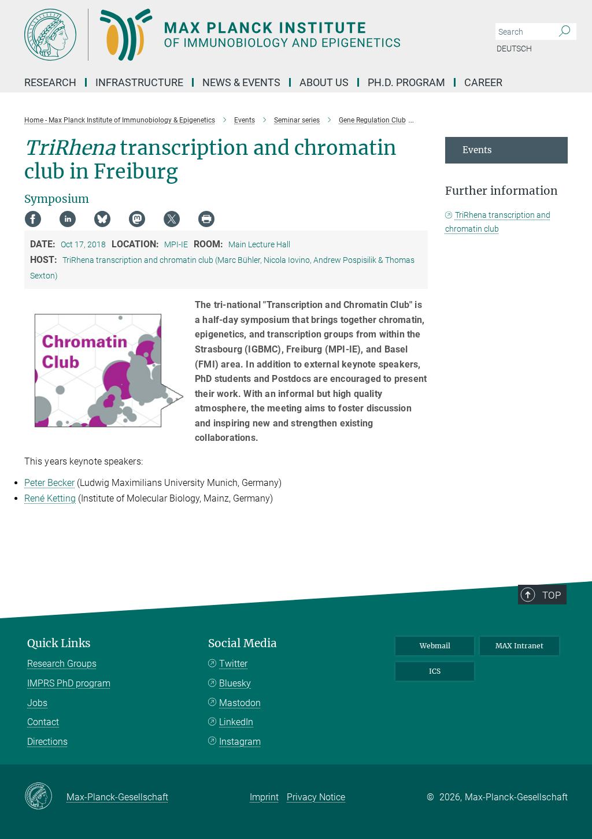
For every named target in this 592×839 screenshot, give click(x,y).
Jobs (37, 702)
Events (477, 149)
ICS (435, 671)
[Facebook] (33, 219)
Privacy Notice (316, 797)
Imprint (264, 797)
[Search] (564, 32)
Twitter (233, 663)
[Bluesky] (102, 219)
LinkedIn (236, 722)
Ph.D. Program (406, 82)
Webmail (435, 645)
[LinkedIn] (67, 219)
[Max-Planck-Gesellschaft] (45, 797)
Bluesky (235, 683)
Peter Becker (49, 482)
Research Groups (62, 663)
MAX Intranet (519, 645)
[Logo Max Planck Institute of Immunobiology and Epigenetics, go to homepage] (241, 35)
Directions (47, 741)
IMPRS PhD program (68, 683)
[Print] (206, 219)
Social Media (242, 643)
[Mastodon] (137, 219)
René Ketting (50, 498)
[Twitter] (171, 219)
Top (551, 595)
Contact (43, 722)
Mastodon (240, 702)
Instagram (240, 741)
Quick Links (59, 643)
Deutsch (514, 48)
